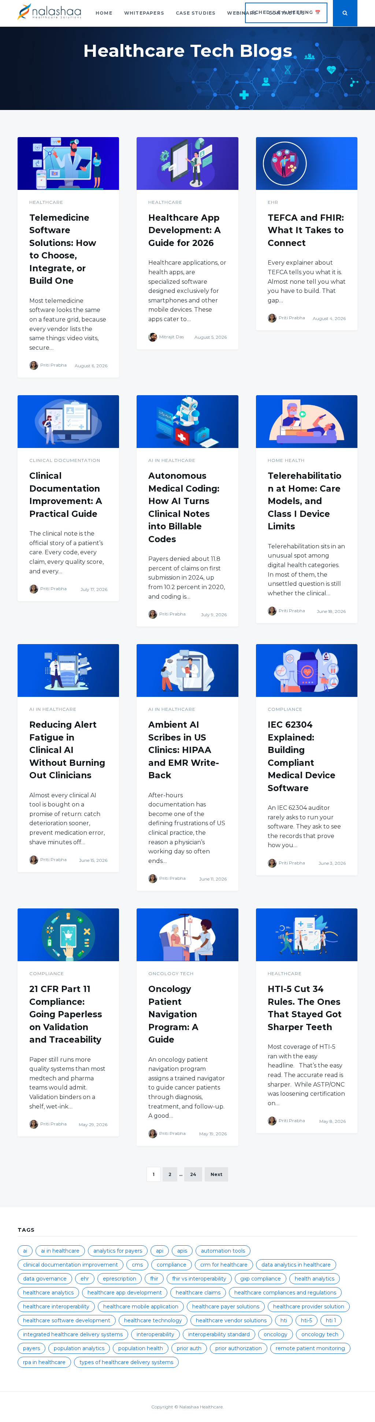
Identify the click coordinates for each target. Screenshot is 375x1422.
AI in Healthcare (172, 460)
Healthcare (46, 202)
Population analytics (79, 1348)
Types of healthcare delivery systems (126, 1362)
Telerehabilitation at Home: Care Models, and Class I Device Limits (304, 501)
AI (25, 1251)
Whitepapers (144, 13)
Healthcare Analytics (48, 1292)
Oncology (275, 1334)
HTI (284, 1320)
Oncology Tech (171, 973)
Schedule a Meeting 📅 (286, 12)
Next (216, 1174)
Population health (140, 1348)
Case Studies (195, 13)
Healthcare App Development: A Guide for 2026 (184, 230)
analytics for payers (117, 1251)
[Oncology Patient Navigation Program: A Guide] (187, 934)
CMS (137, 1264)
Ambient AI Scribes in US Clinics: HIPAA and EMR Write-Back (183, 750)
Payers (31, 1348)
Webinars (242, 13)
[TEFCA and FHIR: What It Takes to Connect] (306, 163)
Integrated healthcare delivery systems (73, 1334)
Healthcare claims (198, 1292)
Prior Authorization (238, 1348)
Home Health (286, 460)
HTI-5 (306, 1320)
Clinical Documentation (64, 460)
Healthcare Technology (153, 1320)
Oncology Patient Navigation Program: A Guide (173, 1014)
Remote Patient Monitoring (310, 1348)
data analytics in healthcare (296, 1264)
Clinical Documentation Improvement (70, 1264)
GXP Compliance (260, 1278)
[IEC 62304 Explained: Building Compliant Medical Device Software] (306, 670)
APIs (182, 1251)
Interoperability (155, 1334)
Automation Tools (223, 1251)
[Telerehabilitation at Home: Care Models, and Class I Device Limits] (306, 421)
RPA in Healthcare (44, 1362)
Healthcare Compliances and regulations (285, 1292)
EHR (273, 202)
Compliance (285, 709)
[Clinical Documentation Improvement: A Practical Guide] (68, 421)
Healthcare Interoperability (56, 1306)
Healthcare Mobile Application (140, 1306)
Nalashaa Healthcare (201, 1407)
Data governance (45, 1278)
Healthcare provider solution (308, 1306)
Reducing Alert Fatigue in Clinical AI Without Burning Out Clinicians (67, 750)
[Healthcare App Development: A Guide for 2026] (187, 163)
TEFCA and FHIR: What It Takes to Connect (306, 230)
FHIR (154, 1278)
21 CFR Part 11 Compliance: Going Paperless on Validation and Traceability (65, 1014)
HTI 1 (331, 1320)
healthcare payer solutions (225, 1306)
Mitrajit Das (171, 336)
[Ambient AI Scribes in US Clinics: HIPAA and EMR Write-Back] (187, 670)
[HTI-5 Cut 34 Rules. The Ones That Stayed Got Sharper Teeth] (306, 934)
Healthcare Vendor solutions (231, 1320)
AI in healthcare (60, 1251)
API (159, 1251)
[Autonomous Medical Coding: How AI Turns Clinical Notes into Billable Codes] (187, 421)
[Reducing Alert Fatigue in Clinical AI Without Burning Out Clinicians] (68, 670)
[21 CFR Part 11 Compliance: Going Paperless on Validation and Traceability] (68, 934)
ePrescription (119, 1278)
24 (193, 1174)
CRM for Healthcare (224, 1264)
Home (104, 13)
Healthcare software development (66, 1320)
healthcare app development (125, 1292)
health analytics (314, 1278)
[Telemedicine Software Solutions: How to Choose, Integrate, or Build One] (68, 163)
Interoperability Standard (219, 1334)
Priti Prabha (53, 365)
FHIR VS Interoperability (199, 1278)
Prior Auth (189, 1348)
